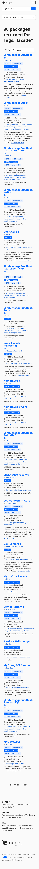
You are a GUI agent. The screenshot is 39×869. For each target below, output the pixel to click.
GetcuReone (10, 609)
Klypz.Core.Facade (15, 576)
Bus (17, 175)
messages (12, 127)
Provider (22, 79)
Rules (12, 396)
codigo (8, 383)
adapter (31, 629)
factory (19, 629)
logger (15, 657)
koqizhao (9, 668)
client (19, 179)
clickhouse (9, 490)
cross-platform (14, 522)
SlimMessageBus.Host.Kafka (18, 191)
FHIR (11, 247)
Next (24, 784)
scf (7, 763)
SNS (21, 727)
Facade (16, 81)
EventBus (24, 125)
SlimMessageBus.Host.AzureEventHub (18, 267)
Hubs (17, 293)
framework (8, 525)
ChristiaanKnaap (12, 351)
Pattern (14, 592)
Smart (30, 559)
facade (17, 125)
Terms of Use (29, 854)
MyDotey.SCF (12, 741)
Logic (8, 396)
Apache (8, 217)
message (20, 127)
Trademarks (17, 860)
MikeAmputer (11, 477)
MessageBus (8, 81)
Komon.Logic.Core (15, 407)
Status (5, 812)
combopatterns (23, 631)
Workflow (18, 396)
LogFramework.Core (17, 500)
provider (22, 175)
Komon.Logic (12, 380)
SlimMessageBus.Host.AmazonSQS (18, 701)
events (6, 127)
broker (30, 125)
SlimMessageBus (12, 79)
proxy (6, 631)
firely (8, 234)
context (25, 490)
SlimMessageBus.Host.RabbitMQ (18, 434)
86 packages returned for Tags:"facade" (18, 34)
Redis (8, 328)
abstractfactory (11, 629)
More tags (25, 129)
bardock (9, 644)
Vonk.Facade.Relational (12, 344)
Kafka (14, 217)
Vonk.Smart (11, 544)
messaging (13, 179)
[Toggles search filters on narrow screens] (33, 17)
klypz (8, 579)
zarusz (8, 60)
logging (23, 522)
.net (7, 522)
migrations (18, 490)
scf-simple (9, 687)
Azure (8, 175)
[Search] (33, 8)
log (11, 657)
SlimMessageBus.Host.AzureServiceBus (18, 149)
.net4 (7, 657)
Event (12, 293)
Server (20, 247)
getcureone (12, 631)
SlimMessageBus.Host (18, 55)
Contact (6, 801)
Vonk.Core (10, 231)
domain (18, 129)
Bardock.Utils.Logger (17, 641)
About (20, 854)
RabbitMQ (9, 460)
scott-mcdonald (12, 503)
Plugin (6, 249)
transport (13, 328)
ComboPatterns (14, 607)
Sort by (7, 49)
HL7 (7, 247)
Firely (15, 247)
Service (13, 175)
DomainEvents (9, 129)
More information (17, 143)
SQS (17, 727)
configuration (19, 687)
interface (26, 657)
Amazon (9, 727)
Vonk (25, 247)
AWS (14, 727)
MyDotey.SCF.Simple (17, 665)
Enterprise (7, 398)
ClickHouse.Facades (16, 474)
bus (25, 127)
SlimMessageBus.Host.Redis (18, 309)
